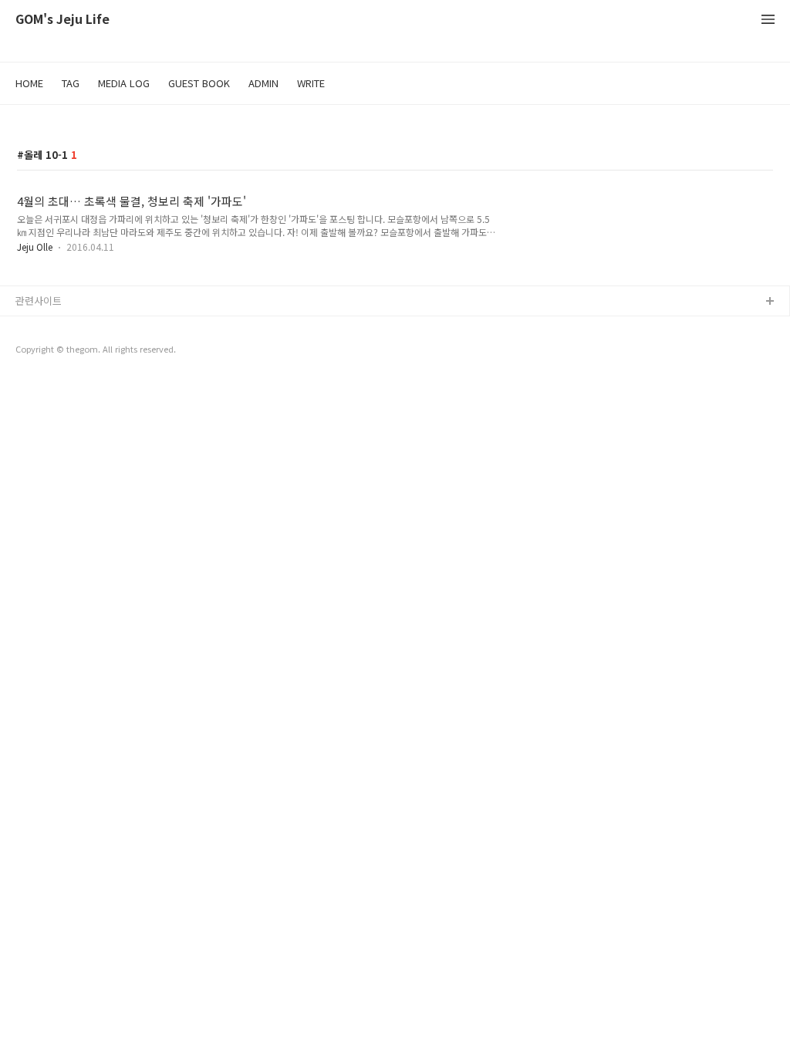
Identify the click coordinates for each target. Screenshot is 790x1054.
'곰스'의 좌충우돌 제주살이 (73, 326)
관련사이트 (38, 300)
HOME (29, 83)
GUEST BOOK (199, 83)
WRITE (311, 83)
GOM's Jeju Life (62, 20)
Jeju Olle (34, 246)
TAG (70, 83)
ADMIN (263, 83)
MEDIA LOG (124, 83)
